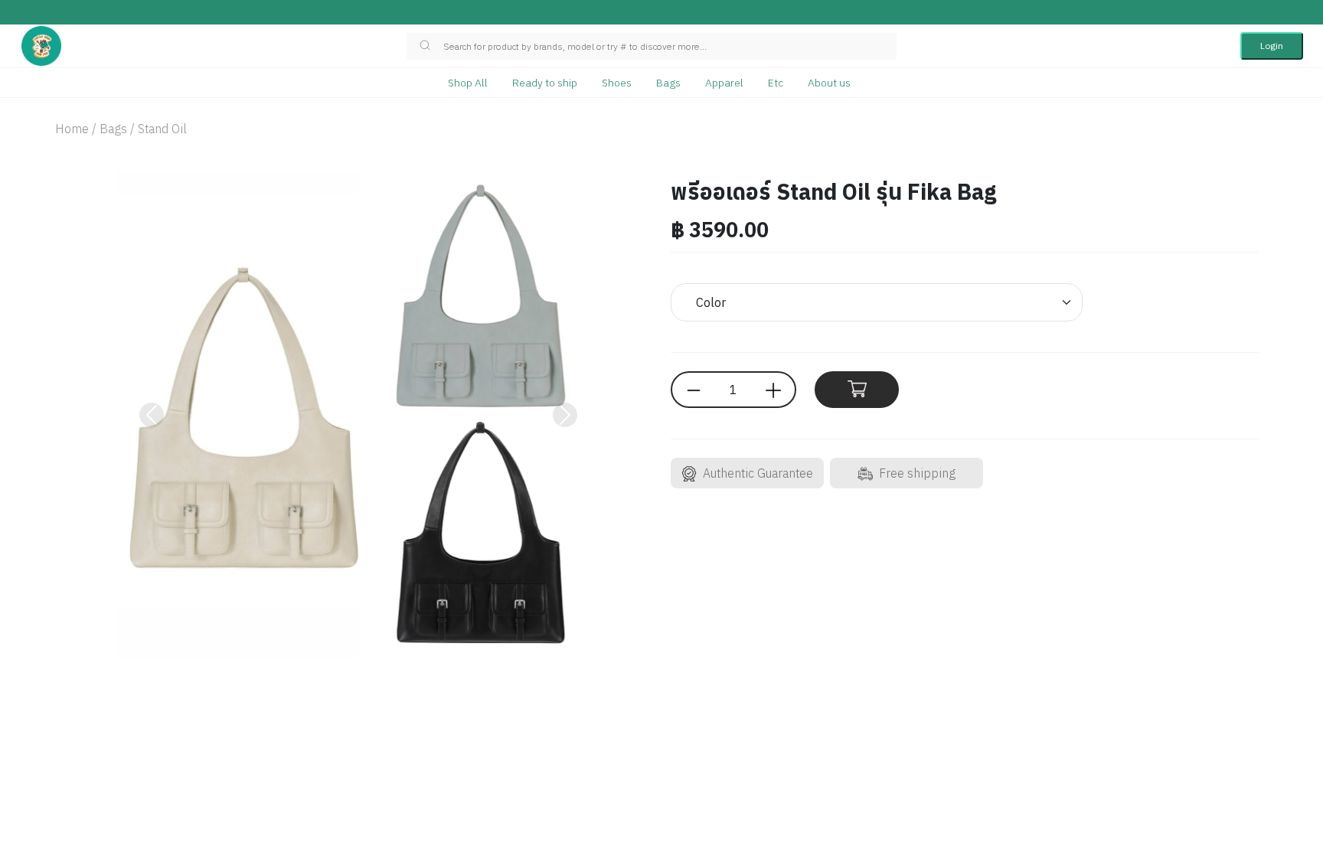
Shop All (468, 83)
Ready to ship (544, 83)
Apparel (724, 83)
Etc (775, 83)
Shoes (617, 83)
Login (1271, 45)
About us (829, 83)
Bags (668, 83)
